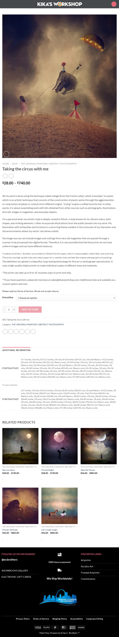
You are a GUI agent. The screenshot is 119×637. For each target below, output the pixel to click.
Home (5, 163)
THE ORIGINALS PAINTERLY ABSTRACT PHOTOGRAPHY (49, 163)
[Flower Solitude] (20, 506)
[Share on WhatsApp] (5, 331)
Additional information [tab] (16, 350)
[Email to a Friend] (21, 331)
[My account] (107, 4)
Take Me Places (88, 470)
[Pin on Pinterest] (27, 331)
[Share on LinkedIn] (33, 331)
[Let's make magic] (59, 506)
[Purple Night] (59, 446)
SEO (115, 610)
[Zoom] (6, 154)
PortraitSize (7, 297)
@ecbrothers (10, 559)
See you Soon (8, 470)
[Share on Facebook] (10, 331)
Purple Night (47, 470)
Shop (15, 163)
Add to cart (30, 309)
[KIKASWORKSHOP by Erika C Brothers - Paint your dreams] (59, 4)
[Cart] (113, 4)
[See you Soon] (20, 446)
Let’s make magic (49, 529)
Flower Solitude (10, 529)
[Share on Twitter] (16, 331)
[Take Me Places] (99, 446)
